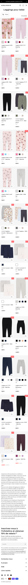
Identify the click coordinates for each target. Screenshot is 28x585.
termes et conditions (20, 551)
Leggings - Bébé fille (20, 459)
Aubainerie (8, 581)
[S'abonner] (25, 544)
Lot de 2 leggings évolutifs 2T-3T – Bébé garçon (21, 120)
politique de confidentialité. (8, 552)
